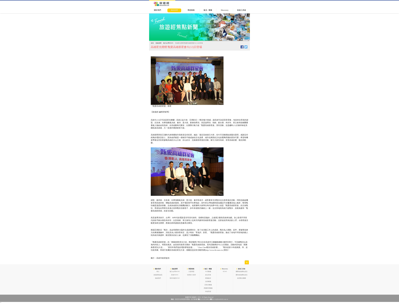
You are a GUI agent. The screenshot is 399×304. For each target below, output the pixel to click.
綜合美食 (208, 275)
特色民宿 (208, 291)
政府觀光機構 (241, 278)
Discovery (224, 10)
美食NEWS (174, 275)
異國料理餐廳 (208, 288)
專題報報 (191, 10)
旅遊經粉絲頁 (158, 275)
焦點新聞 (174, 10)
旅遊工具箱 (241, 10)
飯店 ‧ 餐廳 (208, 10)
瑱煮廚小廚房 (191, 275)
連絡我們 (158, 278)
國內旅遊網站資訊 (241, 275)
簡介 (157, 271)
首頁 (152, 43)
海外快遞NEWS (175, 278)
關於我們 (157, 10)
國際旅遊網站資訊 (241, 271)
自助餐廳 (208, 281)
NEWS (225, 271)
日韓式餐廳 (208, 285)
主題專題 (191, 271)
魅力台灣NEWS (168, 43)
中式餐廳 (208, 271)
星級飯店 (208, 278)
